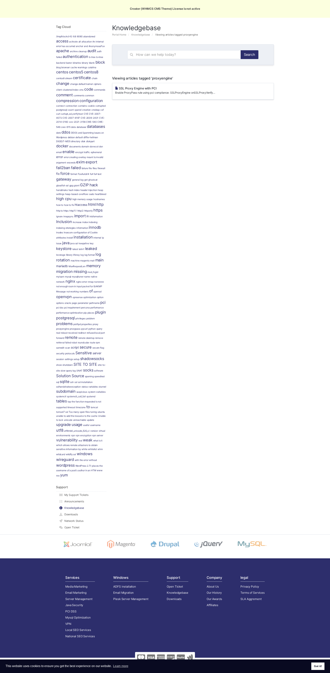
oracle (68, 303)
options (60, 303)
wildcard (60, 454)
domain (85, 146)
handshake (62, 190)
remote (71, 337)
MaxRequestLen (77, 266)
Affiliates (212, 605)
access (62, 41)
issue (58, 243)
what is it (98, 440)
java (65, 243)
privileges (80, 318)
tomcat (94, 407)
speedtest (99, 376)
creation (86, 109)
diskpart (90, 141)
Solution (63, 376)
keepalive (84, 243)
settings (69, 359)
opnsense (78, 297)
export (91, 162)
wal (80, 440)
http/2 (80, 210)
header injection (88, 190)
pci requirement (72, 307)
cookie (91, 105)
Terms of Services (252, 592)
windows (84, 454)
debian (71, 137)
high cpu (64, 198)
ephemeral (96, 152)
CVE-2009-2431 (89, 117)
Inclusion (64, 221)
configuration (91, 100)
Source (78, 376)
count (71, 109)
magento (84, 260)
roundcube (83, 342)
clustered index (70, 89)
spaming (89, 376)
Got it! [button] (318, 666)
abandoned (89, 36)
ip (103, 237)
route (92, 342)
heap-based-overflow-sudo (79, 194)
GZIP (84, 185)
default (79, 137)
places (90, 312)
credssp (95, 109)
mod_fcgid (92, 272)
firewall (101, 168)
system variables (97, 391)
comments (79, 95)
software (98, 370)
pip (85, 312)
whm (100, 449)
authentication (75, 56)
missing (80, 271)
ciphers (97, 84)
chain (94, 78)
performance (97, 307)
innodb (95, 227)
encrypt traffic (82, 152)
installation (83, 237)
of (91, 291)
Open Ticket (71, 527)
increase (77, 222)
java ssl (74, 243)
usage (77, 424)
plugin (100, 312)
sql (57, 382)
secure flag (98, 347)
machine (75, 260)
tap (69, 401)
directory (75, 141)
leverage (60, 254)
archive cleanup (78, 51)
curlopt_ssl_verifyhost (72, 113)
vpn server (97, 435)
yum (64, 475)
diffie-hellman (90, 137)
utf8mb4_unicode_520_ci (77, 430)
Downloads (70, 514)
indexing (93, 222)
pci (103, 302)
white (84, 449)
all (79, 41)
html (92, 204)
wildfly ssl (71, 454)
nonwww (99, 281)
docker (62, 146)
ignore (59, 216)
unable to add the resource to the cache (76, 415)
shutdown (67, 364)
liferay (76, 254)
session (60, 359)
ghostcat (92, 179)
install (70, 237)
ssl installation (85, 382)
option (100, 297)
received (72, 332)
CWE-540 (91, 121)
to (88, 407)
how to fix (69, 205)
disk (83, 141)
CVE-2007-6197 (71, 117)
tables (61, 401)
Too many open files (79, 411)
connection (71, 105)
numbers (83, 291)
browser (65, 67)
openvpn (64, 296)
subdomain (66, 391)
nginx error (81, 281)
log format (89, 254)
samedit (60, 347)
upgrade (63, 424)
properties (86, 324)
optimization (89, 297)
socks (88, 370)
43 (70, 36)
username (95, 425)
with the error (81, 460)
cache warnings (78, 67)
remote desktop (86, 337)
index (85, 222)
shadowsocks (92, 358)
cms (81, 89)
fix (58, 174)
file (90, 168)
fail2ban (63, 167)
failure (85, 168)
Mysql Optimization (78, 617)
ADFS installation (124, 586)
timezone (81, 407)
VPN (68, 624)
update (90, 419)
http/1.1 (73, 210)
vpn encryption (83, 435)
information (82, 227)
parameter (83, 303)
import (80, 216)
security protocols (65, 353)
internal (97, 237)
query (99, 328)
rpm (98, 342)
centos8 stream (64, 78)
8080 (79, 36)
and (86, 46)
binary (85, 62)
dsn (101, 146)
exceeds (71, 162)
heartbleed (100, 194)
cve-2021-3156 (77, 121)
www (100, 470)
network (60, 281)
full (91, 174)
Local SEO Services (78, 630)
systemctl (61, 396)
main (99, 260)
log (82, 254)
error (59, 157)
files (95, 168)
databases (96, 126)
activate (73, 41)
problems (64, 323)
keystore (64, 248)
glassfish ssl (62, 185)
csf (102, 109)
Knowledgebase (140, 34)
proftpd (77, 324)
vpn (73, 435)
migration (64, 271)
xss (58, 475)
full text (97, 174)
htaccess (81, 205)
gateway (63, 179)
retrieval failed (63, 342)
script (75, 347)
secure (86, 347)
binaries (77, 62)
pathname (94, 303)
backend (60, 62)
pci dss (59, 307)
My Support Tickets (75, 494)
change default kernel (81, 84)
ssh (72, 382)
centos (62, 72)
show (59, 364)
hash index (74, 190)
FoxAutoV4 (83, 174)
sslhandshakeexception (68, 386)
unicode (68, 419)
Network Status (73, 520)
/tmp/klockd (62, 36)
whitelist (92, 449)
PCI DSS (71, 611)
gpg (71, 185)
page (74, 303)
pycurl (84, 328)
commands (99, 89)
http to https (62, 210)
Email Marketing (76, 592)
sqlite (64, 381)
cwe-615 (65, 127)
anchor (79, 46)
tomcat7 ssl (62, 411)
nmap (90, 281)
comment (64, 95)
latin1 (81, 249)
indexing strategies (66, 227)
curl (58, 113)
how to (59, 205)
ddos (65, 132)
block (100, 62)
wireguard (65, 459)
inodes (59, 232)
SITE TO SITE (85, 364)
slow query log (68, 370)
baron (69, 62)
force (65, 173)
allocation (87, 41)
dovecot (94, 146)
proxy (95, 324)
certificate (82, 77)
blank (92, 62)
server (97, 353)
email (59, 152)
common (89, 95)
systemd (91, 396)
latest (75, 249)
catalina (92, 67)
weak (87, 440)
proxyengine (62, 328)
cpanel (78, 109)
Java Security (74, 605)
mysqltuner (77, 276)
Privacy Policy (249, 586)
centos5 (76, 72)
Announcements (73, 501)
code (88, 89)
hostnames (99, 199)
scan (67, 347)
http (100, 204)
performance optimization (69, 312)
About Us (213, 586)
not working (72, 291)
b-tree (92, 57)
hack (94, 185)
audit (91, 51)
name (87, 276)
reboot (64, 332)
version (94, 430)
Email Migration (123, 592)
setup (76, 359)
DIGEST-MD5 (63, 141)
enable (68, 151)
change (62, 83)
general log (77, 179)
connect (60, 105)
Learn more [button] (120, 666)
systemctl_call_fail (76, 396)
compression (67, 100)
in (88, 216)
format (73, 174)
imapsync (68, 216)
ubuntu (101, 411)
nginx (70, 281)
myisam (60, 276)
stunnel (102, 386)
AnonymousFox (97, 46)
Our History (214, 592)
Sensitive (83, 353)
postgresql (65, 318)
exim (80, 162)
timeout (71, 407)
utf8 (59, 430)
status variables (90, 386)
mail (92, 260)
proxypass (75, 328)
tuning (93, 411)
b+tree (99, 57)
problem (90, 318)
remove (99, 337)
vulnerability (67, 440)
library (69, 254)
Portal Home (119, 34)
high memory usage (82, 199)
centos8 (91, 72)
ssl (75, 382)
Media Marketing (76, 586)
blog (58, 67)
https (97, 210)
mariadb (62, 266)
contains (82, 105)
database (81, 127)
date (58, 132)
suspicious (81, 391)
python (92, 328)
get (86, 179)
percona (85, 307)
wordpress (65, 465)
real (58, 332)
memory (93, 266)
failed (76, 167)
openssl (97, 291)
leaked (91, 248)
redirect (82, 332)
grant (76, 185)
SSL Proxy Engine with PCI (165, 90)
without (93, 460)
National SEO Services (80, 636)
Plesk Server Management (130, 599)
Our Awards (214, 599)
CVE (86, 113)
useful (86, 425)
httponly (88, 210)
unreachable (79, 419)
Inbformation (96, 216)
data (73, 127)
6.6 (74, 36)
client (59, 89)
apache (62, 51)
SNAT (79, 370)
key (92, 243)
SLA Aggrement (250, 599)
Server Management (78, 599)
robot (74, 342)
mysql (68, 276)
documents (75, 146)
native (94, 276)
